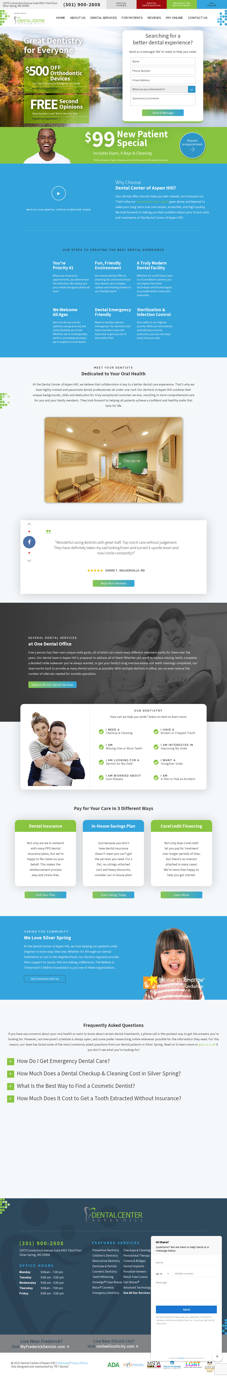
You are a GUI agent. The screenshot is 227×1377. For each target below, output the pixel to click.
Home (60, 18)
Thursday (26, 1288)
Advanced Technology (137, 1287)
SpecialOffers (121, 4)
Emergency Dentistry (105, 1293)
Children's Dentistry (105, 1255)
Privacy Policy (79, 1363)
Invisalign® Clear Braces (107, 1282)
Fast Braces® (131, 1282)
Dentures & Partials (104, 1266)
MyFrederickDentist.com (42, 1346)
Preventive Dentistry (105, 1250)
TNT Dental (60, 1366)
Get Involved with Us (45, 979)
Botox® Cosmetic (103, 1287)
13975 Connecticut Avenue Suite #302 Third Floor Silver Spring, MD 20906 (30, 4)
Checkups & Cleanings (137, 1250)
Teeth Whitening (103, 1277)
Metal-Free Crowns (135, 1277)
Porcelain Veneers (134, 1271)
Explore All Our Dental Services (52, 685)
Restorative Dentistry (106, 1261)
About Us (77, 18)
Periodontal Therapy (136, 1255)
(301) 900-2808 (82, 4)
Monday (25, 1272)
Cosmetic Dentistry (104, 1271)
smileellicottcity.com (115, 1346)
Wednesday (27, 1283)
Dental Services (103, 18)
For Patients (132, 18)
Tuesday (25, 1277)
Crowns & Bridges (134, 1261)
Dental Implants (133, 1266)
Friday (23, 1293)
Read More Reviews (113, 583)
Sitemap (62, 1363)
